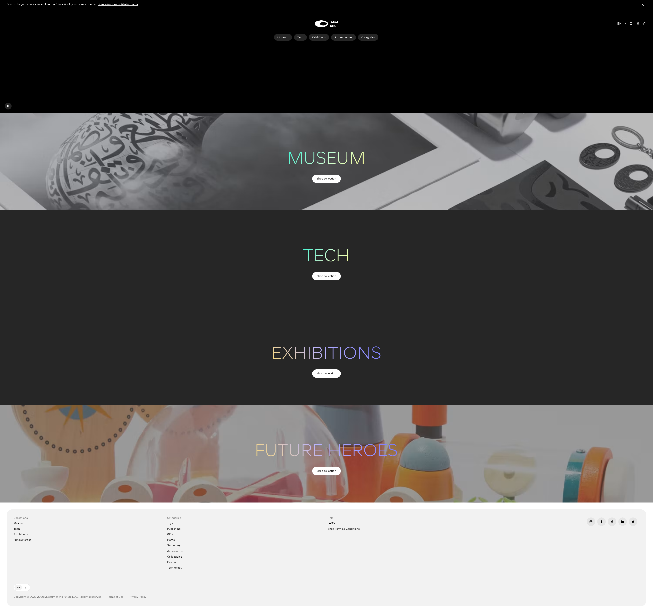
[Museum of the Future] (326, 23)
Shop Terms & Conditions (344, 529)
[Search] (631, 23)
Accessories (174, 551)
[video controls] (8, 106)
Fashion (172, 562)
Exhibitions (21, 534)
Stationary (174, 545)
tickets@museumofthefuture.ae (118, 4)
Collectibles (174, 557)
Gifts (170, 534)
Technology (174, 568)
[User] (638, 23)
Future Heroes (22, 540)
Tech (17, 529)
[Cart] (644, 23)
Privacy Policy (137, 597)
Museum (19, 523)
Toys (170, 523)
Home (171, 540)
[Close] (642, 4)
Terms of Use (115, 597)
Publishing (174, 529)
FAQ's (331, 523)
